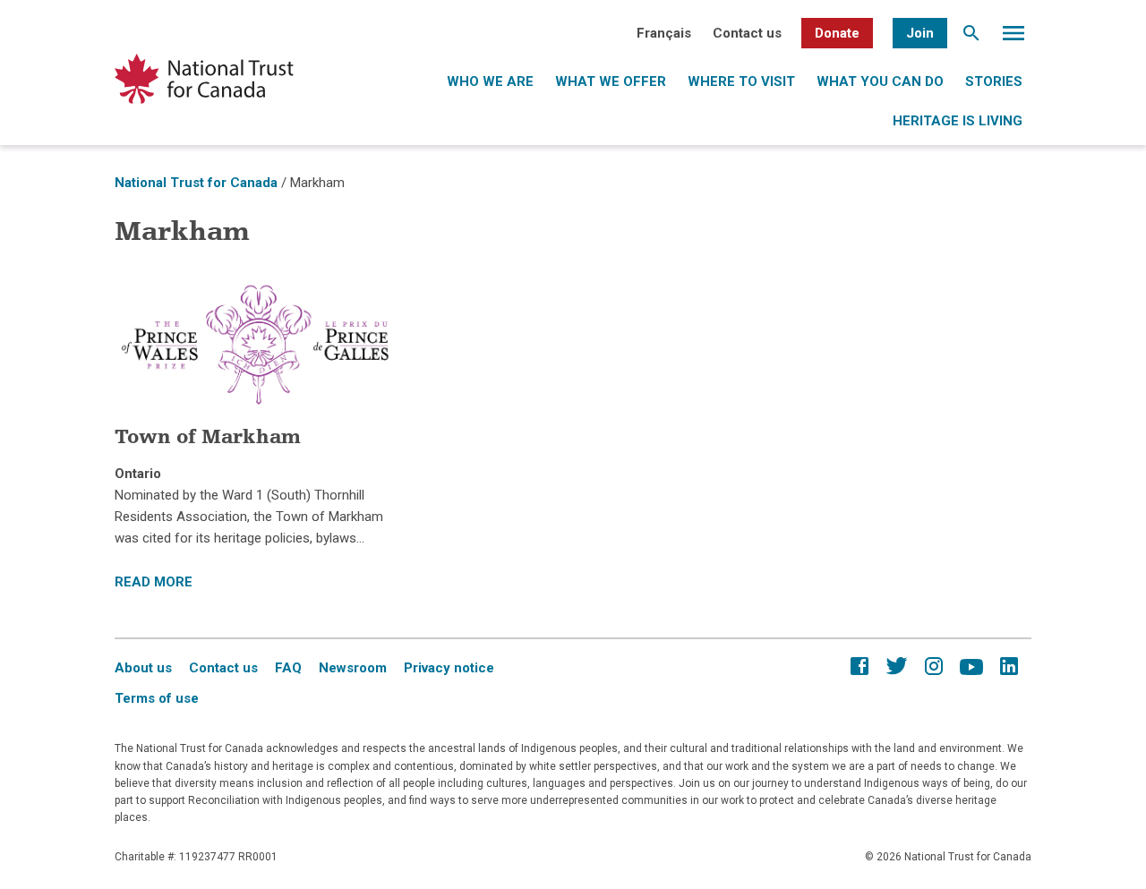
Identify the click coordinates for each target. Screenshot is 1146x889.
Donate (837, 33)
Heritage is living (957, 121)
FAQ (288, 668)
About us (143, 668)
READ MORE (153, 582)
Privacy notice (449, 668)
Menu (1013, 37)
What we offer (610, 81)
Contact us (747, 33)
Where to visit (741, 81)
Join (920, 33)
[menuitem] (664, 33)
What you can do (880, 81)
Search (971, 38)
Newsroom (353, 668)
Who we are (490, 81)
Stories (993, 81)
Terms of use (157, 698)
